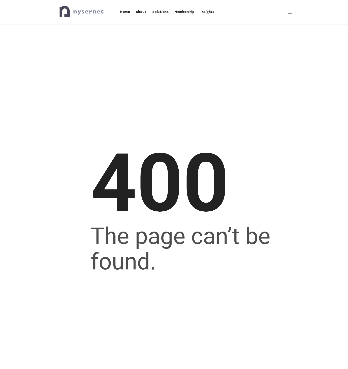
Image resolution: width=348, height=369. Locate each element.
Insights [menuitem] (207, 12)
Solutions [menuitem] (160, 12)
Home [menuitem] (125, 12)
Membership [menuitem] (184, 12)
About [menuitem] (141, 12)
